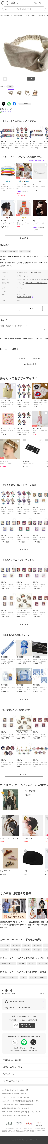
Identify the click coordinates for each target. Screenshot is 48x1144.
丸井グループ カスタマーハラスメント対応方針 (17, 1097)
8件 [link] (27, 191)
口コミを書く (31, 364)
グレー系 (26, 945)
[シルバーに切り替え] (40, 181)
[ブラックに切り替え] (24, 181)
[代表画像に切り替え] (7, 181)
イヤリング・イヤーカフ (38, 977)
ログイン (42, 993)
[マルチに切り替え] (25, 217)
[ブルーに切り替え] (26, 181)
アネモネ (31, 963)
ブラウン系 (37, 945)
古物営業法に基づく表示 (10, 1104)
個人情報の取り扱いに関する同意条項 (14, 1094)
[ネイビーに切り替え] (28, 181)
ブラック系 (16, 945)
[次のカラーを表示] (29, 181)
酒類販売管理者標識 (26, 1104)
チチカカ (21, 963)
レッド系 (4, 950)
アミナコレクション (8, 963)
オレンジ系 (14, 950)
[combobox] (24, 8)
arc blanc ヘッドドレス (6, 462)
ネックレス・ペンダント (9, 977)
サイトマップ (35, 1112)
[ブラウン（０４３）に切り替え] (7, 218)
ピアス (23, 977)
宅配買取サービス (8, 1115)
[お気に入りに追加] (13, 127)
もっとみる (24, 238)
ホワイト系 (5, 945)
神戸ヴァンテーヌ (19, 15)
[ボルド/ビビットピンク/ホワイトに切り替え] (9, 181)
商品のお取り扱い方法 (24, 297)
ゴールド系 (37, 950)
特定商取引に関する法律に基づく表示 (27, 1101)
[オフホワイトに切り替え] (40, 218)
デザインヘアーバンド (28, 462)
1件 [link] (43, 227)
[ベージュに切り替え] (22, 181)
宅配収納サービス (23, 1115)
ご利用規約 (5, 1090)
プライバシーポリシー (19, 1090)
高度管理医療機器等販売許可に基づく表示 (15, 1108)
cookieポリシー (7, 1101)
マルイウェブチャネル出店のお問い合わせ (15, 1112)
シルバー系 (25, 950)
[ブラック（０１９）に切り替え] (9, 217)
